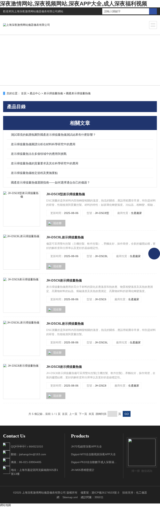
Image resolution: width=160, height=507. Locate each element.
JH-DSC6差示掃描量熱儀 (64, 280)
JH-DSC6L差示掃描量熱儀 (65, 323)
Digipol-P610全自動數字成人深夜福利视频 (94, 462)
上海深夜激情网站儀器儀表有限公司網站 (38, 11)
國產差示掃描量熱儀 (78, 93)
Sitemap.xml (70, 497)
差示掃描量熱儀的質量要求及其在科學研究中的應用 (44, 163)
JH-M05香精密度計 (82, 469)
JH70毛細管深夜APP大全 (86, 446)
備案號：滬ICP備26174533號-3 (100, 492)
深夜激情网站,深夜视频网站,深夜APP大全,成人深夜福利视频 (73, 4)
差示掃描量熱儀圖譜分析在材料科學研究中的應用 (43, 144)
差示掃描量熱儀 (53, 93)
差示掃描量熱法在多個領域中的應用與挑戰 (39, 153)
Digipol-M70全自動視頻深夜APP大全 (93, 454)
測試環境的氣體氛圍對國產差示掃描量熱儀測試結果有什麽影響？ (53, 134)
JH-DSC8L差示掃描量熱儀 (65, 237)
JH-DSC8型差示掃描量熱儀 (65, 194)
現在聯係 (54, 224)
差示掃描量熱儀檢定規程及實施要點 (34, 173)
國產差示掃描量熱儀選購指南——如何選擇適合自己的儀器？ (50, 182)
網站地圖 (5, 505)
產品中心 (35, 93)
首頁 (24, 93)
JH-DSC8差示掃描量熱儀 (64, 366)
